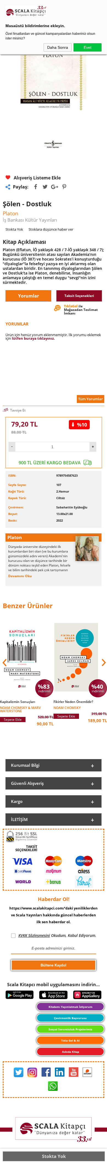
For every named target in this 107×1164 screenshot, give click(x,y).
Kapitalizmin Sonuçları (17, 701)
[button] (103, 663)
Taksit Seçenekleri (79, 295)
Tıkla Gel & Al (70, 1040)
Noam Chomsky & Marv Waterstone (20, 709)
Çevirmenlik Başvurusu (70, 1018)
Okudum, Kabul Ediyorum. (57, 935)
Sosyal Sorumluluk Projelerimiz (70, 1029)
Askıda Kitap (70, 1052)
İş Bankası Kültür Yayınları (30, 220)
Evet (87, 47)
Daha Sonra (57, 47)
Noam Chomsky (67, 707)
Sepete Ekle (13, 719)
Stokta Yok (54, 1156)
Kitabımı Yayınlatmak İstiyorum (70, 1007)
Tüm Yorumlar (90, 398)
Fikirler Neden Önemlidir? (73, 701)
